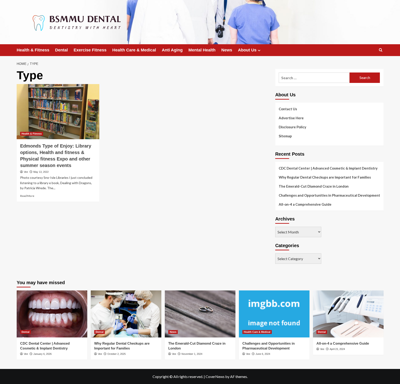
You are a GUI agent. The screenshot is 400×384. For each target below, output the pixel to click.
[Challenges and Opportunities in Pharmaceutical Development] (274, 313)
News (226, 50)
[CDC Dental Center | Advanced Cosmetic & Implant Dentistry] (52, 313)
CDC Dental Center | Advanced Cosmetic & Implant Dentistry (328, 168)
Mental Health (202, 50)
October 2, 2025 (116, 354)
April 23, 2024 (337, 349)
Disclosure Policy (292, 127)
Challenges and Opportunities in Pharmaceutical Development (329, 195)
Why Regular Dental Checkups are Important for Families (325, 177)
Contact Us (288, 109)
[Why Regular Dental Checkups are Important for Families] (126, 313)
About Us (247, 50)
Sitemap (285, 136)
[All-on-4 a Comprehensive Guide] (348, 313)
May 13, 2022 (41, 171)
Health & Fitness (33, 50)
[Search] (381, 50)
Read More (27, 196)
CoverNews (215, 376)
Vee (26, 171)
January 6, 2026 (42, 354)
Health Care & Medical (134, 50)
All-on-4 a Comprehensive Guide (305, 204)
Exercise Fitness (90, 50)
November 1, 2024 (191, 354)
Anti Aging (172, 50)
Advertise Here (291, 118)
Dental (61, 50)
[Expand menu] (259, 50)
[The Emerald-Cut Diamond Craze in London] (200, 313)
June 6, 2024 (263, 354)
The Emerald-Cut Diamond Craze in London (314, 186)
